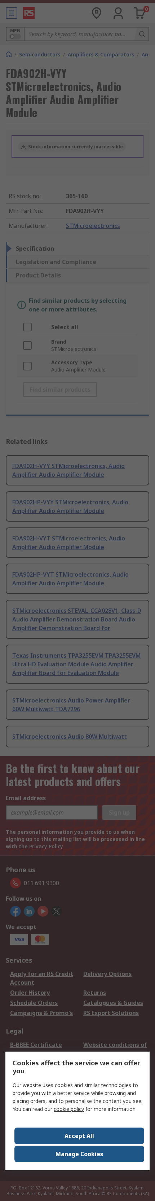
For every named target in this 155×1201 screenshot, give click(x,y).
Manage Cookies (79, 1154)
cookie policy (69, 1108)
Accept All (79, 1136)
